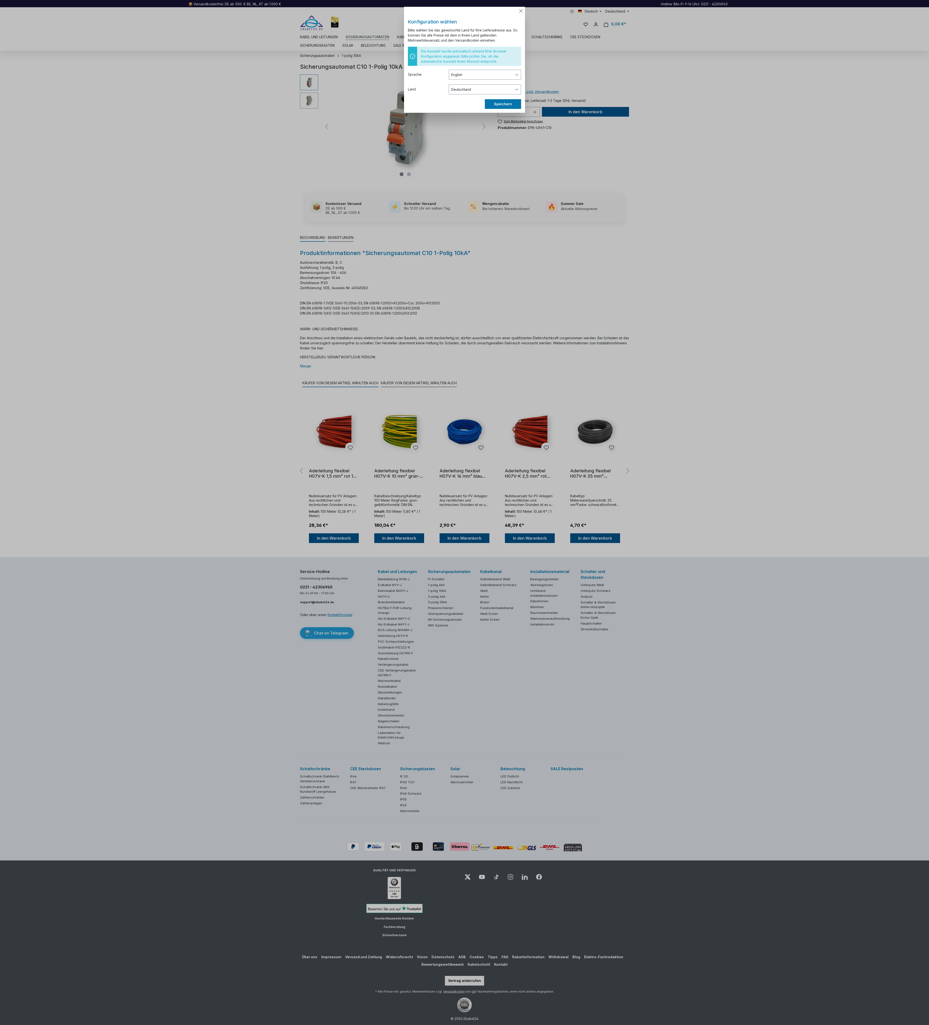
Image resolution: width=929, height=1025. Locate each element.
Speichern (503, 104)
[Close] (521, 11)
